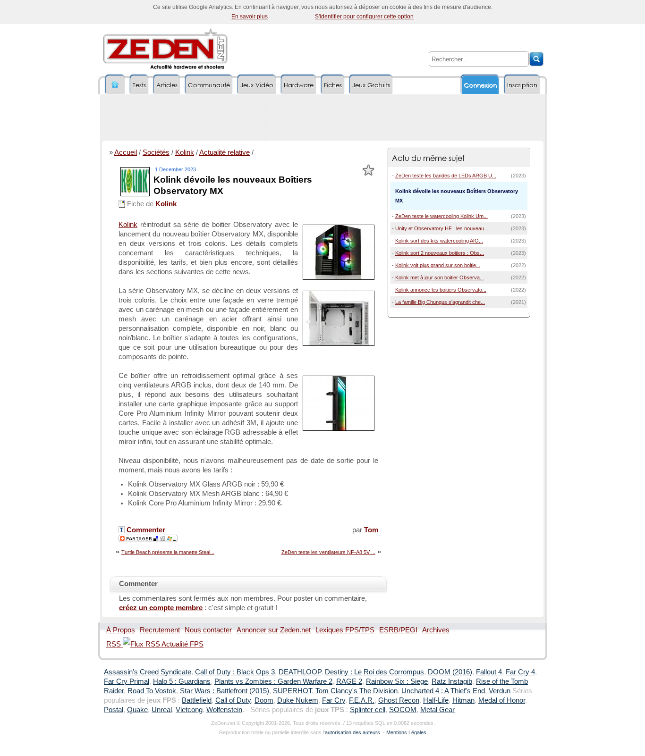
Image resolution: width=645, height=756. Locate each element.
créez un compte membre (161, 608)
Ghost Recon (398, 700)
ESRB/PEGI (398, 630)
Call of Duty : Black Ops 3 (235, 672)
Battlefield (197, 700)
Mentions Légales (406, 732)
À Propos (120, 630)
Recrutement (160, 630)
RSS (114, 644)
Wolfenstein (224, 710)
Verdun (499, 691)
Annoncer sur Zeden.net (274, 630)
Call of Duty (233, 700)
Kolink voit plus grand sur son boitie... (437, 265)
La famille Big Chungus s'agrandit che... (440, 302)
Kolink (184, 152)
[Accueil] (115, 85)
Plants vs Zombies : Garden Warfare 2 (273, 681)
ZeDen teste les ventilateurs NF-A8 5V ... (328, 552)
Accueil (125, 152)
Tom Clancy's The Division (356, 691)
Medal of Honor (501, 700)
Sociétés (156, 152)
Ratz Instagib (452, 681)
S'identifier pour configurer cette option (364, 16)
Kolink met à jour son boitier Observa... (439, 277)
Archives (436, 630)
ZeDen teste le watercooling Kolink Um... (441, 216)
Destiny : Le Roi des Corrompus (374, 672)
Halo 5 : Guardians (182, 681)
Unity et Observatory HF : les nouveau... (441, 228)
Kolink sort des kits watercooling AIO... (439, 241)
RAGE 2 (349, 681)
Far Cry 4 (520, 672)
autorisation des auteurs (352, 732)
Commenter (145, 530)
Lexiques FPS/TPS (344, 630)
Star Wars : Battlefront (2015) (224, 691)
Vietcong (189, 710)
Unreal (162, 710)
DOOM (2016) (450, 672)
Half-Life (436, 700)
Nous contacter (208, 630)
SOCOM (402, 710)
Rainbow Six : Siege (397, 681)
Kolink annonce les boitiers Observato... (440, 290)
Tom (371, 530)
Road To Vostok (151, 691)
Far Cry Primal (126, 681)
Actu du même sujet (428, 158)
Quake (137, 710)
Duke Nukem (297, 700)
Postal (113, 710)
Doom (264, 700)
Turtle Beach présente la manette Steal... (167, 552)
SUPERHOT (292, 691)
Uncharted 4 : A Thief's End (443, 691)
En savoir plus (249, 16)
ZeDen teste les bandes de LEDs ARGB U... (445, 175)
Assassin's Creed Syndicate (147, 672)
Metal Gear (437, 710)
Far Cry (333, 700)
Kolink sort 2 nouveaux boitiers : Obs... (439, 253)
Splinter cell (367, 710)
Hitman (463, 700)
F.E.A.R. (361, 700)
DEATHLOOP (300, 672)
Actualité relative (224, 152)
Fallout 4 (489, 672)
